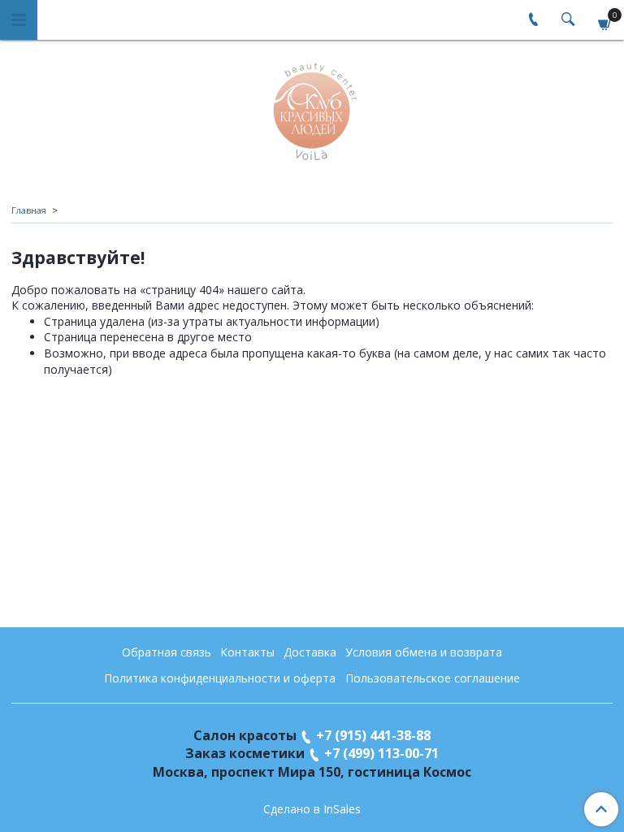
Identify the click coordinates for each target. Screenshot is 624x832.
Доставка (310, 652)
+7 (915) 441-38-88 (373, 735)
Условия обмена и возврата (423, 652)
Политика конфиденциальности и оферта (220, 678)
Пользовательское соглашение (432, 678)
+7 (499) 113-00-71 (381, 753)
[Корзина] (605, 22)
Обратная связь (166, 652)
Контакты (247, 652)
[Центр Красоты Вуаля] (312, 107)
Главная (28, 210)
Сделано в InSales (312, 809)
